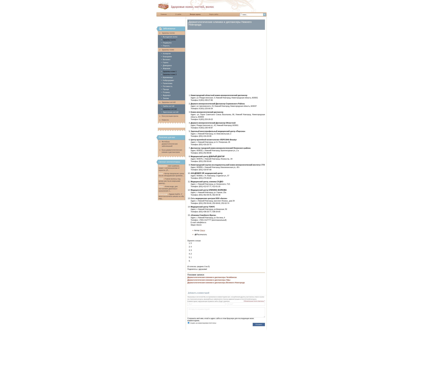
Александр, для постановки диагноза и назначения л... (168, 189)
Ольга (202, 230)
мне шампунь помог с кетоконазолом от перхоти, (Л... (169, 168)
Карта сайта (213, 14)
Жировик (166, 68)
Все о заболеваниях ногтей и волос (192, 6)
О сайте (178, 14)
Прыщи (166, 89)
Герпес (166, 62)
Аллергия (167, 54)
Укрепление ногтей (170, 112)
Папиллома (167, 83)
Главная (164, 14)
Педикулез (167, 43)
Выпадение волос (170, 37)
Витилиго (166, 59)
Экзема (166, 98)
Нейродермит (168, 80)
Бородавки (167, 57)
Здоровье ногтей (168, 102)
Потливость (167, 86)
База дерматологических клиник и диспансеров (172, 151)
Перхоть (166, 46)
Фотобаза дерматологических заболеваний (170, 144)
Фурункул (167, 95)
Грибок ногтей (168, 106)
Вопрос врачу (195, 14)
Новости (165, 120)
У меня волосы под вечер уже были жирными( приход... (169, 181)
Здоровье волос (168, 33)
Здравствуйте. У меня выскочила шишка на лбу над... (171, 196)
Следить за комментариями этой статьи (203, 323)
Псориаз (166, 92)
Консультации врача (170, 116)
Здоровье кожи (168, 50)
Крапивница (168, 77)
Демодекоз (167, 65)
